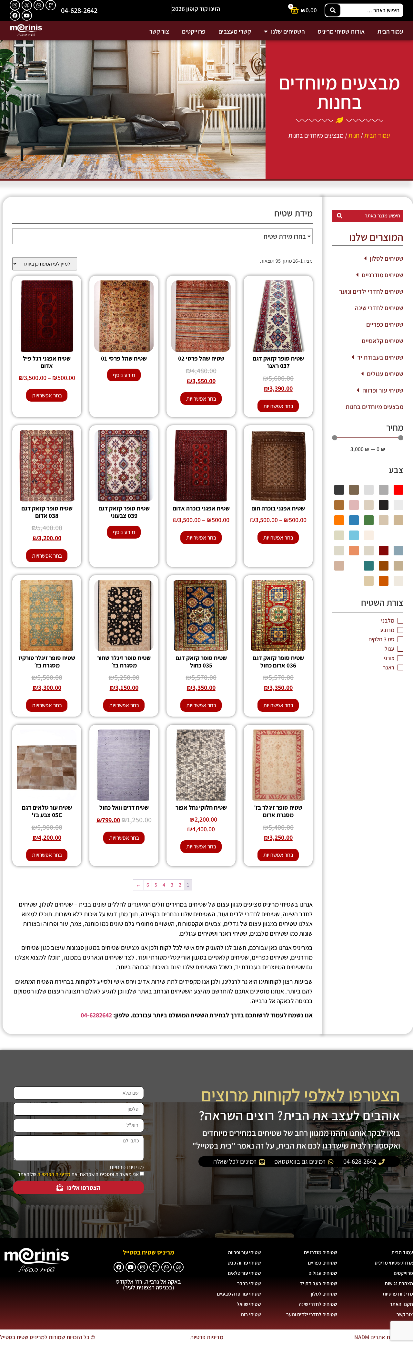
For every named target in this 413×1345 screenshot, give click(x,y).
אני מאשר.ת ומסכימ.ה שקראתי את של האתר (78, 1174)
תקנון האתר (401, 1304)
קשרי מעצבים (234, 31)
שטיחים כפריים (384, 324)
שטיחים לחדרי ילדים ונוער (371, 291)
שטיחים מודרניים (382, 275)
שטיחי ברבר (249, 1283)
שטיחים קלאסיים (382, 341)
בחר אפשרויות (278, 406)
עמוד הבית (390, 31)
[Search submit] (332, 10)
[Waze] (27, 5)
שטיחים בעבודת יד (380, 357)
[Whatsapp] (39, 5)
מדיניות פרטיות (126, 1167)
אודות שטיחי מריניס (341, 31)
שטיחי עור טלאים (244, 1273)
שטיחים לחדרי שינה (379, 308)
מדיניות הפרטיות (53, 1174)
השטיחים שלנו (288, 31)
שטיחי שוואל (249, 1304)
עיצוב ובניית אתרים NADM (383, 1337)
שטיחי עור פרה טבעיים (239, 1293)
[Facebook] (15, 15)
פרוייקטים (194, 31)
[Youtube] (27, 15)
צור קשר (159, 31)
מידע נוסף (124, 375)
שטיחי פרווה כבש (244, 1262)
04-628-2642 (79, 10)
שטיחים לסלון (386, 258)
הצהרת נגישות (399, 1283)
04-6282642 (96, 1015)
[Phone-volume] (50, 5)
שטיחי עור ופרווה (382, 390)
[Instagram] (15, 5)
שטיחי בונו (251, 1314)
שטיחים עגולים (385, 374)
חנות (353, 135)
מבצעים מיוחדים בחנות (374, 407)
